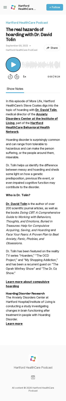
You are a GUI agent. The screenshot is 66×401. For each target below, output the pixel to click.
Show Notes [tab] (15, 89)
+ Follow (54, 7)
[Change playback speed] (24, 76)
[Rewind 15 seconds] (10, 76)
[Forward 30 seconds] (16, 76)
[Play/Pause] (13, 64)
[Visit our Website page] (33, 377)
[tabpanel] (33, 216)
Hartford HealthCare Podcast (25, 7)
